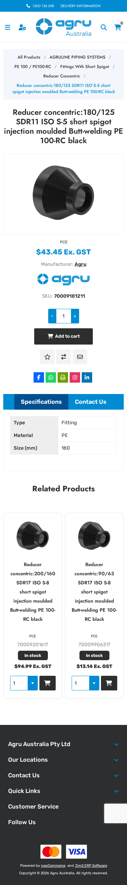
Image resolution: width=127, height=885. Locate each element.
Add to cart (67, 336)
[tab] (41, 402)
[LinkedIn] (87, 377)
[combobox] (42, 683)
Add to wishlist (47, 356)
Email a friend (80, 356)
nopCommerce (53, 866)
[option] (57, 606)
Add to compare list (63, 356)
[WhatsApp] (51, 377)
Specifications (41, 401)
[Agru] (63, 284)
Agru (80, 264)
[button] (56, 683)
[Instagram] (75, 377)
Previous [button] (8, 486)
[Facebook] (39, 377)
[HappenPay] (63, 852)
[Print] (63, 377)
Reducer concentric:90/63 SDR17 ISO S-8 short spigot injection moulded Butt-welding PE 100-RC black (56, 592)
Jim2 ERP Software (91, 866)
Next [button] (118, 486)
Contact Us (90, 401)
